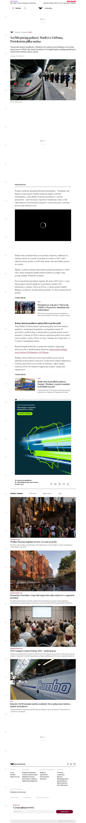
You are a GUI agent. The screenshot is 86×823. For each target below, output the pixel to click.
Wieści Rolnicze (62, 783)
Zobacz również (16, 493)
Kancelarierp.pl (62, 781)
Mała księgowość (62, 779)
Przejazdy (24, 32)
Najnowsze (47, 493)
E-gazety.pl (60, 775)
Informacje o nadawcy (29, 779)
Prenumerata (44, 777)
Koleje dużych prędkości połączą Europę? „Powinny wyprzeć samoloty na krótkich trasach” (54, 384)
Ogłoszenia (44, 775)
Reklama (43, 772)
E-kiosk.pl (60, 772)
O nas (12, 772)
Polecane (33, 493)
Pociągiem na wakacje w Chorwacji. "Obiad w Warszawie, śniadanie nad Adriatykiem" (53, 307)
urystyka (48, 8)
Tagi (59, 493)
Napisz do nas (15, 777)
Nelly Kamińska (20, 184)
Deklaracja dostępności (29, 781)
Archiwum (43, 779)
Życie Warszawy (62, 785)
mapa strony (14, 797)
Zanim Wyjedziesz (15, 539)
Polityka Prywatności (29, 772)
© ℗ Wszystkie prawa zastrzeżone (26, 482)
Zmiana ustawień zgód (29, 775)
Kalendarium (27, 797)
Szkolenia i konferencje (18, 792)
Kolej (30, 32)
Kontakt (12, 775)
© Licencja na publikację (23, 480)
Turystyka (17, 32)
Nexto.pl (59, 777)
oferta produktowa (42, 797)
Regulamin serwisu (28, 777)
